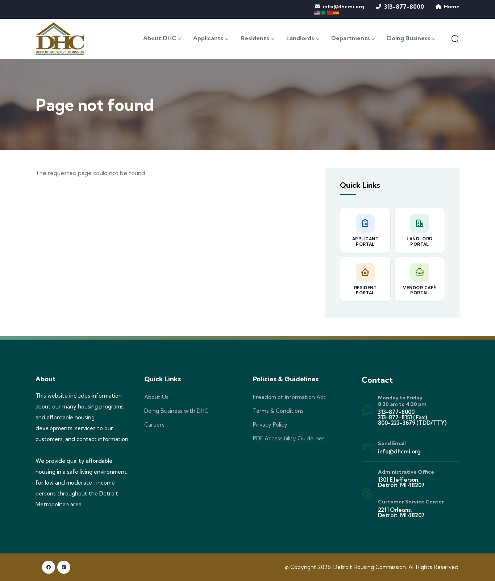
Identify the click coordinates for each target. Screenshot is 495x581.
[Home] (60, 39)
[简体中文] (330, 12)
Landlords (300, 38)
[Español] (336, 12)
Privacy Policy (270, 424)
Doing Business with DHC (176, 410)
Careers (154, 424)
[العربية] (323, 12)
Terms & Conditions (278, 410)
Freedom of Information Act (289, 397)
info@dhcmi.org (343, 6)
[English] (317, 12)
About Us (156, 397)
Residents (255, 38)
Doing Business (408, 38)
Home (451, 6)
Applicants (208, 38)
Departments (350, 38)
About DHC (159, 38)
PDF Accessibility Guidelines (289, 438)
